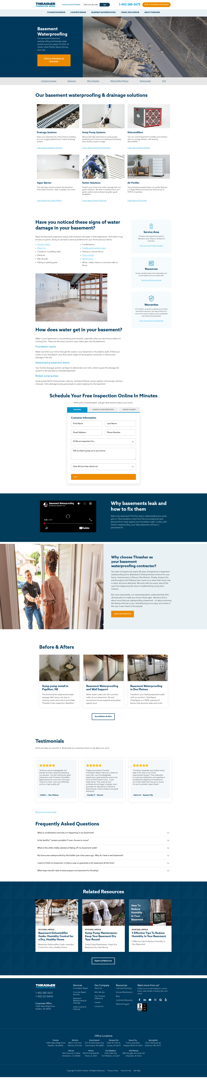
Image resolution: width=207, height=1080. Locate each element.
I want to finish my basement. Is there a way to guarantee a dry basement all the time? (75, 863)
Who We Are (100, 992)
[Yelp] (166, 1000)
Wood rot (41, 248)
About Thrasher (152, 12)
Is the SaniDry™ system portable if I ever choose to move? (63, 840)
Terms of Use (126, 1071)
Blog (117, 996)
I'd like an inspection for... (84, 441)
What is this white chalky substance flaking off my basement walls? (67, 848)
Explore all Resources (103, 961)
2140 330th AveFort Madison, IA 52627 (111, 1053)
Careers (98, 1003)
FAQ (164, 81)
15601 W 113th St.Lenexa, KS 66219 (114, 1043)
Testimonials (145, 81)
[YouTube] (150, 1000)
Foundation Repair (56, 12)
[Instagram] (155, 1000)
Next (75, 477)
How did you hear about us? (85, 466)
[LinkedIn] (145, 1000)
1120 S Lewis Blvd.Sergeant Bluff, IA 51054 (132, 1043)
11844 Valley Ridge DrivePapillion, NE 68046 (55, 1043)
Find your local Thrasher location (151, 246)
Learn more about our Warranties (151, 321)
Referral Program (122, 1004)
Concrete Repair (78, 12)
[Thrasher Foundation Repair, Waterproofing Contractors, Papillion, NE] (142, 1011)
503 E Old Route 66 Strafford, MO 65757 (153, 1043)
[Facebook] (139, 1000)
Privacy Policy (112, 1071)
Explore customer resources (151, 280)
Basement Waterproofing (103, 12)
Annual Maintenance (124, 992)
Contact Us (99, 1006)
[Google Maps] (160, 1000)
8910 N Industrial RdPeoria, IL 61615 (91, 1053)
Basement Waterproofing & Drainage (79, 1001)
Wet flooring (87, 259)
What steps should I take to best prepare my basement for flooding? (67, 871)
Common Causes (48, 81)
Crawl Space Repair (130, 12)
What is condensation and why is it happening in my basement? (65, 833)
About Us (98, 988)
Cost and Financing (123, 988)
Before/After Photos (119, 81)
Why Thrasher (93, 81)
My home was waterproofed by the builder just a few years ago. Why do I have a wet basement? (80, 856)
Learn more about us (122, 614)
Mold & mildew (43, 245)
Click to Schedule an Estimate (156, 5)
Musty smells (88, 255)
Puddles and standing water (94, 248)
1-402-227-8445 (44, 996)
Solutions (72, 81)
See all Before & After (103, 716)
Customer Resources (124, 1000)
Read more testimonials (45, 812)
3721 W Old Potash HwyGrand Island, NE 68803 (94, 1043)
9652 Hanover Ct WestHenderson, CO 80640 (71, 1053)
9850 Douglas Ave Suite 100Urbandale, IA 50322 (133, 1053)
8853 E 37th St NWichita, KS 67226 (75, 1043)
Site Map (137, 1071)
